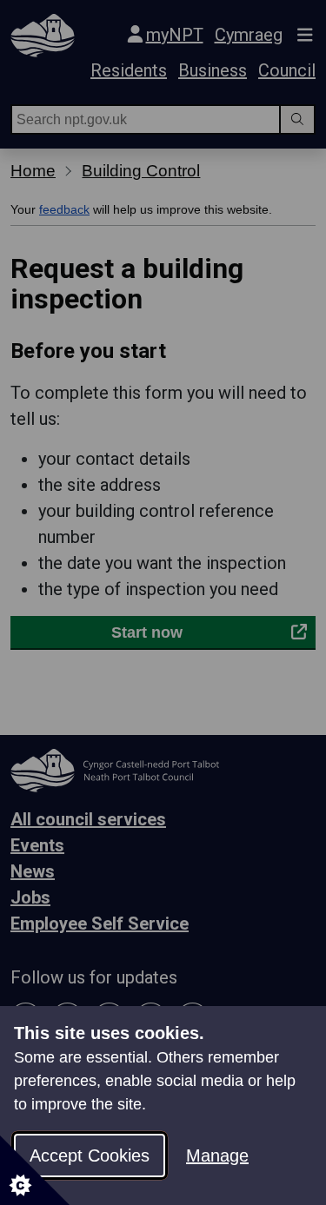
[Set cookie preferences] (35, 1170)
